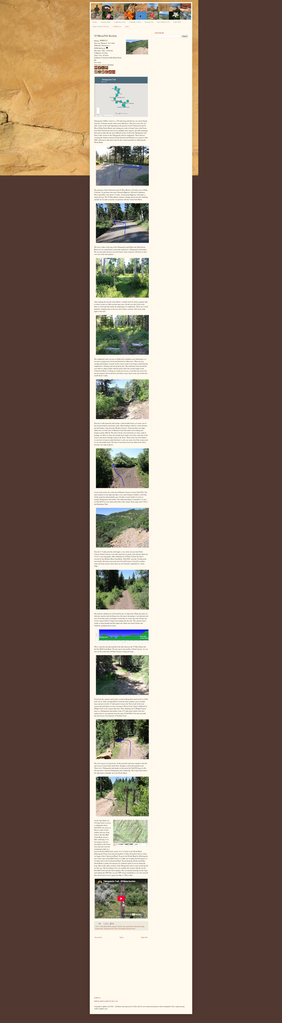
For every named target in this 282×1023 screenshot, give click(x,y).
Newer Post (98, 937)
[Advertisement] (171, 54)
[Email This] (105, 924)
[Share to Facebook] (111, 924)
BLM (109, 926)
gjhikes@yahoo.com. (111, 1001)
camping (113, 926)
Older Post (144, 937)
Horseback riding (139, 926)
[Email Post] (99, 923)
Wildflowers (117, 26)
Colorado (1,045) (135, 22)
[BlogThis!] (107, 924)
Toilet (116, 929)
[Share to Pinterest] (113, 924)
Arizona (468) (105, 22)
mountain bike (99, 929)
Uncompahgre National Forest (126, 929)
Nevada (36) (149, 22)
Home (95, 22)
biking (105, 926)
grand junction (130, 926)
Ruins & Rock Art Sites (101, 26)
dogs (124, 926)
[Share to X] (109, 924)
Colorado (119, 926)
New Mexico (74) (163, 22)
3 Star (101, 926)
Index (127, 26)
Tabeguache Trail (109, 929)
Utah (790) (177, 22)
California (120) (119, 22)
